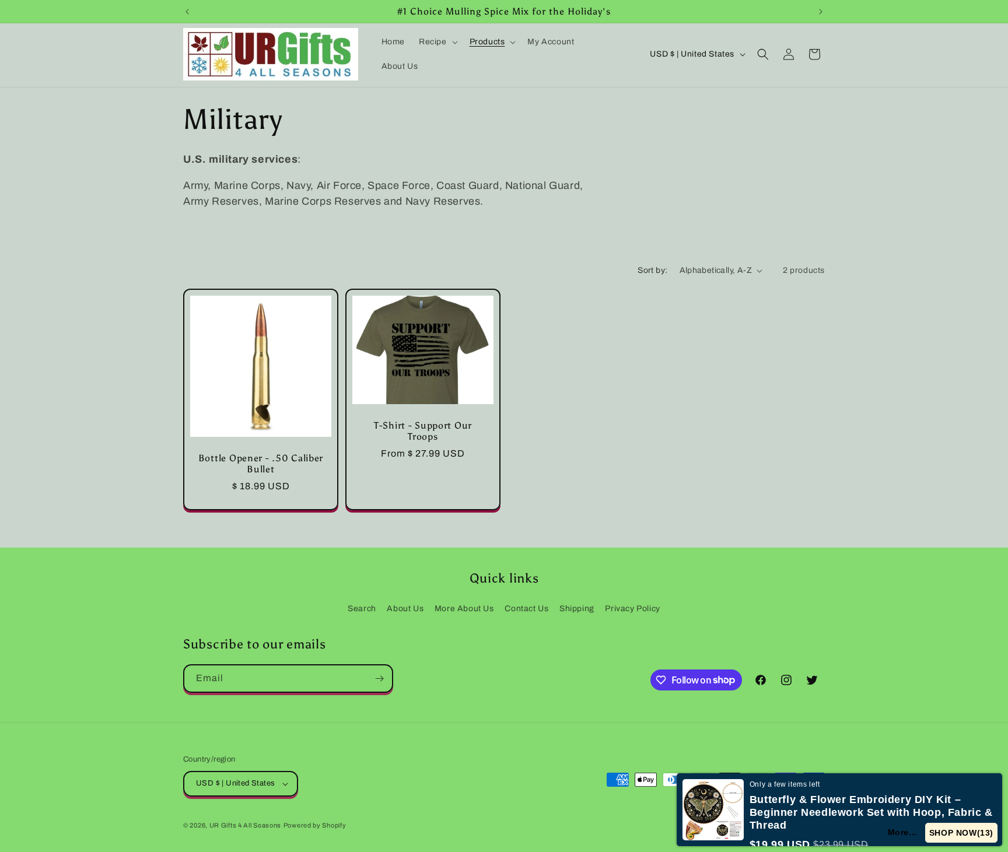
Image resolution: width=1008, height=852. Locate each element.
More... (902, 832)
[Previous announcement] (187, 12)
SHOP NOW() (961, 832)
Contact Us (526, 608)
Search (362, 608)
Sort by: (652, 270)
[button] (437, 42)
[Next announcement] (821, 12)
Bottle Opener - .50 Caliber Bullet (260, 464)
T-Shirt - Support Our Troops (423, 431)
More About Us (464, 608)
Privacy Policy (632, 608)
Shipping (576, 608)
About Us (405, 608)
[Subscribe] (379, 678)
